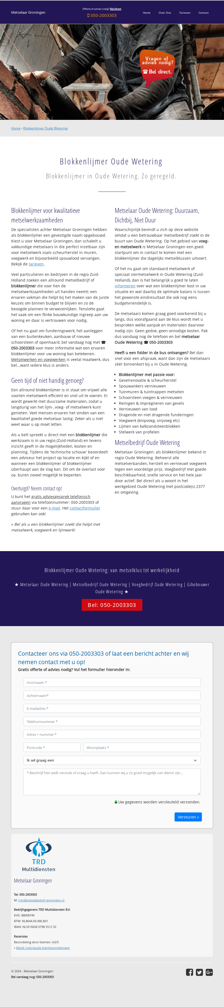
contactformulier (85, 508)
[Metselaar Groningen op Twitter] (199, 972)
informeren (125, 285)
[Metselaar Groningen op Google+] (209, 972)
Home (15, 128)
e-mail (54, 508)
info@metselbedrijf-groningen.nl (41, 900)
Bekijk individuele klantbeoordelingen (43, 948)
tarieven (36, 264)
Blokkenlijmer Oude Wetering (45, 128)
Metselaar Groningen (28, 12)
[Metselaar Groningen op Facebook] (189, 972)
